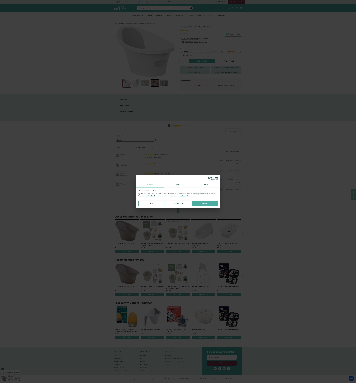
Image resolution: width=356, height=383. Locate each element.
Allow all (204, 203)
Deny (151, 203)
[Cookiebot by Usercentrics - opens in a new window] (209, 178)
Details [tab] (178, 184)
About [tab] (206, 184)
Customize (176, 203)
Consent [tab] (150, 184)
